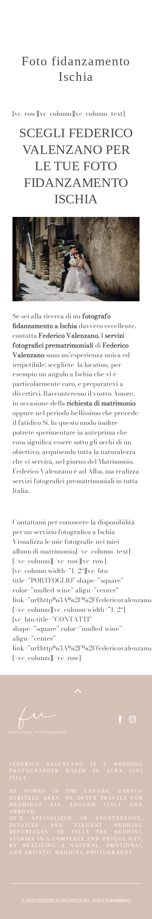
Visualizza (28, 541)
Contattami (29, 522)
